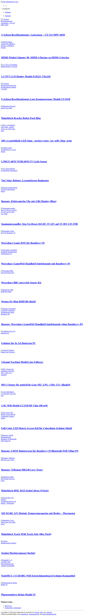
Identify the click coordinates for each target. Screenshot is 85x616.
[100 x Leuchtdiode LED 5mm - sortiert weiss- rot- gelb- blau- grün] (9, 131)
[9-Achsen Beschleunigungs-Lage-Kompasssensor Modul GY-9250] (9, 89)
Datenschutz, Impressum (13, 608)
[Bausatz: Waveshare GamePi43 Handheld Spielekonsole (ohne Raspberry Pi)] (9, 314)
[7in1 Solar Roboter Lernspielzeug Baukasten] (9, 170)
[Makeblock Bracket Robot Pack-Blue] (9, 108)
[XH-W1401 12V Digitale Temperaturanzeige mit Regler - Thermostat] (9, 503)
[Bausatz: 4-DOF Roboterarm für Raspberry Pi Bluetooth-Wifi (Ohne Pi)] (9, 441)
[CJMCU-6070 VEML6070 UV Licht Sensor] (9, 151)
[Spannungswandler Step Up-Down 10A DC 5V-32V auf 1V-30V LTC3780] (9, 214)
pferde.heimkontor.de (49, 614)
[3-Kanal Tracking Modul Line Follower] (9, 352)
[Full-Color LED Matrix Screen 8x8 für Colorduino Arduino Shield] (9, 418)
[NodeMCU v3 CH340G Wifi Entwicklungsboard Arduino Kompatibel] (9, 566)
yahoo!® (49, 612)
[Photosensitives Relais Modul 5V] (9, 585)
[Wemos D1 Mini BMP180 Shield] (9, 292)
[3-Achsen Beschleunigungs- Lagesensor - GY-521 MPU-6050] (9, 25)
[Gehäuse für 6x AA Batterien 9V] (9, 333)
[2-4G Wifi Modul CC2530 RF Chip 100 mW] (9, 396)
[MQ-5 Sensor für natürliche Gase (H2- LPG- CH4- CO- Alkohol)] (9, 375)
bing (41, 612)
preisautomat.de (34, 614)
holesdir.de (24, 614)
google (37, 612)
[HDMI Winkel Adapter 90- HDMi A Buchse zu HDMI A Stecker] (9, 47)
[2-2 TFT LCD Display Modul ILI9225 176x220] (9, 66)
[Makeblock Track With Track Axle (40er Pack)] (9, 524)
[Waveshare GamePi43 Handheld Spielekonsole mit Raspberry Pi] (9, 254)
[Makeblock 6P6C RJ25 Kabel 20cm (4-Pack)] (9, 481)
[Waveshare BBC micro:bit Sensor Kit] (9, 273)
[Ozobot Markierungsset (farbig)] (9, 543)
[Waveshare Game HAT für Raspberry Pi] (9, 233)
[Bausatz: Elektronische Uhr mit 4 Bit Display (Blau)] (9, 191)
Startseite (8, 12)
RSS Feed (8, 606)
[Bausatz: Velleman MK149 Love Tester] (9, 460)
